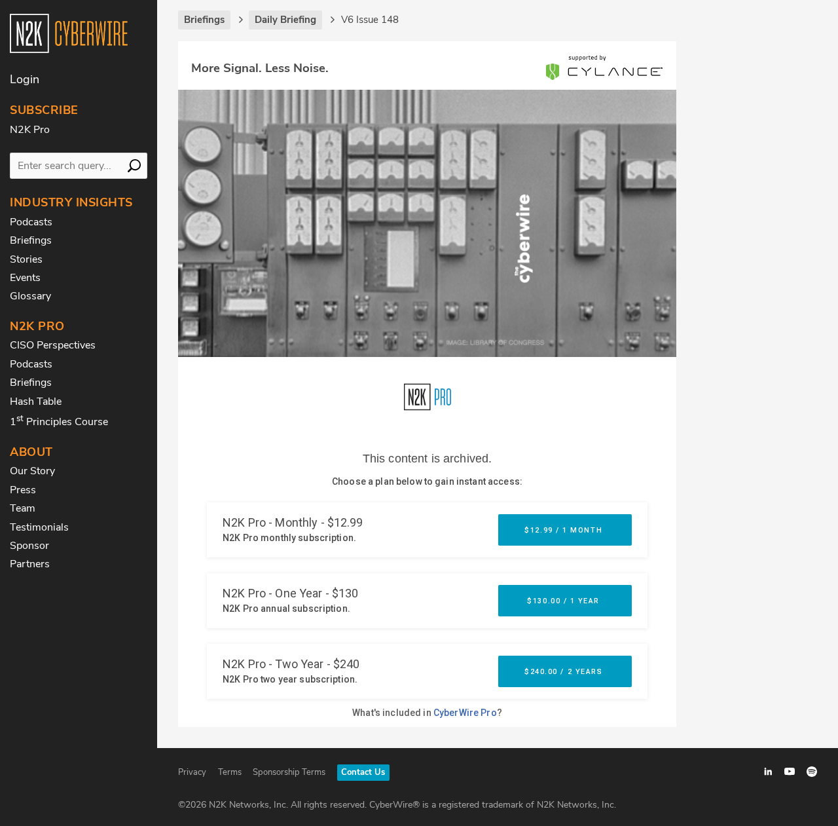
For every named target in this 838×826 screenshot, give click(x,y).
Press (23, 490)
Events (25, 278)
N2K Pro (30, 129)
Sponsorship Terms (289, 772)
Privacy (192, 772)
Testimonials (39, 527)
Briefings (31, 240)
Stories (26, 259)
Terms (230, 772)
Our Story (32, 471)
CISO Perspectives (53, 345)
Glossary (30, 296)
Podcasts (31, 222)
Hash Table (36, 401)
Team (22, 508)
